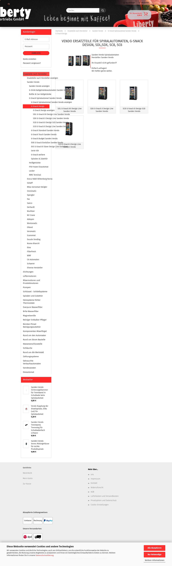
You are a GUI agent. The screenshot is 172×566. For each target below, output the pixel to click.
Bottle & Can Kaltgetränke (39, 94)
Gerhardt (31, 207)
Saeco (29, 203)
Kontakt (94, 483)
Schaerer (31, 263)
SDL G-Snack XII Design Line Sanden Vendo (41, 114)
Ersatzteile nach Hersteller (35, 74)
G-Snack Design (37, 106)
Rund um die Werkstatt (33, 352)
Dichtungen (28, 272)
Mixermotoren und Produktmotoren (31, 281)
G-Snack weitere (38, 155)
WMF (29, 255)
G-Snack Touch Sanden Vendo (40, 134)
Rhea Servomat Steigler (37, 187)
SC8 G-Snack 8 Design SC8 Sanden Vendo (41, 122)
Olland (30, 227)
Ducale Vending (33, 239)
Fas (28, 199)
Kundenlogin (130, 3)
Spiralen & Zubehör (39, 159)
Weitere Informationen (154, 560)
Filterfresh (31, 251)
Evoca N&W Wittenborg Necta (38, 179)
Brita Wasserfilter (31, 311)
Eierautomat (28, 372)
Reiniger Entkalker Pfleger (35, 320)
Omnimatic (31, 191)
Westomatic (32, 223)
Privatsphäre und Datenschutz (104, 500)
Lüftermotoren (29, 276)
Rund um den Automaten (34, 335)
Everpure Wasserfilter (32, 307)
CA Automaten (33, 259)
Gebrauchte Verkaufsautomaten (32, 362)
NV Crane (31, 215)
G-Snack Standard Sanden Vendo (40, 130)
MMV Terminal (35, 175)
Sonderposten (29, 368)
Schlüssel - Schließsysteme (35, 291)
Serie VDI (35, 151)
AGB (92, 492)
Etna (29, 247)
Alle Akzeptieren (155, 548)
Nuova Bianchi (33, 243)
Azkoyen (30, 219)
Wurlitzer (31, 211)
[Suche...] (102, 10)
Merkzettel (145, 3)
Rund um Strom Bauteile (34, 339)
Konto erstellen (29, 59)
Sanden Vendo (33, 82)
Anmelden (36, 53)
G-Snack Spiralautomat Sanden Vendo (39, 98)
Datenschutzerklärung (44, 555)
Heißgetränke (35, 163)
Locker (32, 171)
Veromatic (31, 231)
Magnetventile (29, 315)
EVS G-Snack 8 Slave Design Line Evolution (40, 147)
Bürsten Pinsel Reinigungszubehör (32, 325)
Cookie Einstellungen (100, 505)
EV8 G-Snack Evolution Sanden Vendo (40, 142)
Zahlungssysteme (31, 356)
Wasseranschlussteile (32, 344)
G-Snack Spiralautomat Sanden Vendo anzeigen (40, 102)
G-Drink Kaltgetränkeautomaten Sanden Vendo (39, 90)
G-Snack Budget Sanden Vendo (40, 138)
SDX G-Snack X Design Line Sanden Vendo (41, 118)
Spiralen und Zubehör (33, 296)
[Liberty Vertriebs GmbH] (29, 10)
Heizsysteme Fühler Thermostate (31, 301)
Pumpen (27, 287)
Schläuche (27, 348)
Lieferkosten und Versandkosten (105, 496)
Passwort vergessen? (32, 63)
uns (92, 474)
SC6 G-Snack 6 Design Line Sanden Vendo (41, 126)
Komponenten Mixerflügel (35, 331)
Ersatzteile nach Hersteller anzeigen (38, 78)
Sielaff (30, 183)
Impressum (95, 479)
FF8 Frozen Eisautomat (38, 167)
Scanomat (31, 235)
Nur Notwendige (154, 554)
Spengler (31, 195)
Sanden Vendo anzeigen (39, 86)
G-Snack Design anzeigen (41, 110)
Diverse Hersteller (35, 268)
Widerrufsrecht (97, 487)
